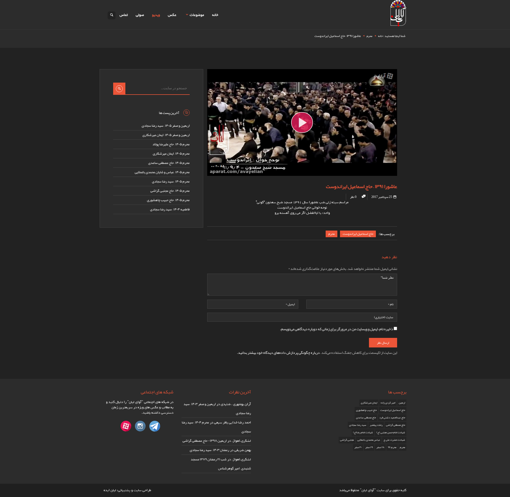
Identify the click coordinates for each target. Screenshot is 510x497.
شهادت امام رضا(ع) (363, 432)
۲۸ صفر (380, 447)
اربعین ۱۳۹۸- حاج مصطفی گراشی (204, 440)
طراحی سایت (142, 490)
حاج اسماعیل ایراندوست (358, 234)
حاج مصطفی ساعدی (366, 417)
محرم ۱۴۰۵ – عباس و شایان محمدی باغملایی (162, 172)
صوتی (140, 14)
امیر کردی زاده (388, 402)
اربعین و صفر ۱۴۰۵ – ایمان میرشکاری (166, 134)
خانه (215, 14)
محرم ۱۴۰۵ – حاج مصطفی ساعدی (169, 162)
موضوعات (197, 14)
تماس (124, 14)
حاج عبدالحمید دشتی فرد (392, 417)
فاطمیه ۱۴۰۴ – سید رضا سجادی (170, 209)
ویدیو (156, 14)
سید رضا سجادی (357, 425)
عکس (172, 14)
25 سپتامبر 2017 (382, 197)
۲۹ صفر (369, 447)
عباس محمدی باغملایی (368, 440)
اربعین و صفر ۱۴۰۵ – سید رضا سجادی (166, 125)
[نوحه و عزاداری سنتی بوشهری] (398, 14)
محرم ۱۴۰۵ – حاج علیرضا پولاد (171, 144)
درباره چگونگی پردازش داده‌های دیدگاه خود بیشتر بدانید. (278, 352)
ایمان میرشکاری (369, 402)
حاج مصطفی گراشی (395, 425)
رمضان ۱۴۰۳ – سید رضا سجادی (209, 450)
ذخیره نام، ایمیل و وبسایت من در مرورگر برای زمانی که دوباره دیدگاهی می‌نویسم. (336, 328)
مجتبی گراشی (347, 440)
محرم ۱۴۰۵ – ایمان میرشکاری (171, 153)
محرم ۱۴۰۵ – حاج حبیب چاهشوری (168, 200)
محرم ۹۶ (392, 447)
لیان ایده (110, 490)
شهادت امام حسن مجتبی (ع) (390, 432)
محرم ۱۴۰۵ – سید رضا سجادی (171, 181)
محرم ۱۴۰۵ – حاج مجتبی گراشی (170, 190)
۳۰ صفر (358, 447)
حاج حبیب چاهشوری (366, 410)
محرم (369, 36)
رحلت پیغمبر (376, 425)
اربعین (402, 402)
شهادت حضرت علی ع (394, 440)
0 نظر (353, 197)
